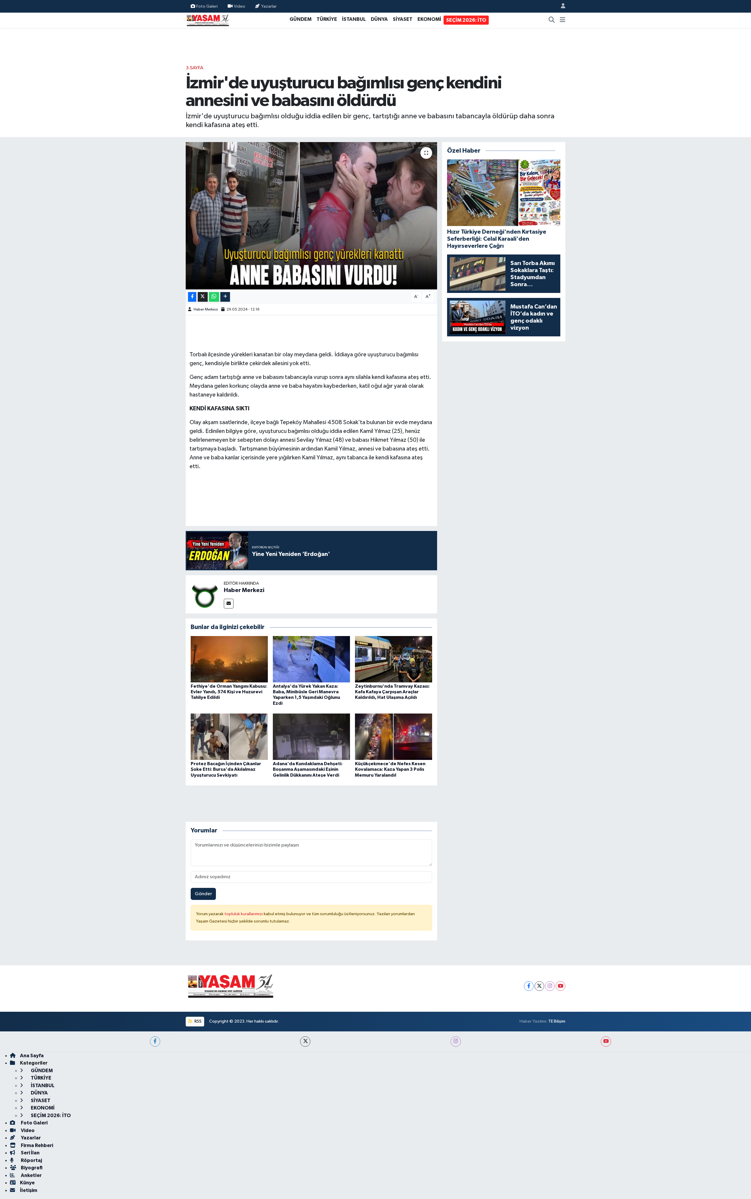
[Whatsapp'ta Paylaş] (214, 297)
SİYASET (402, 19)
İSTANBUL (354, 19)
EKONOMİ (429, 19)
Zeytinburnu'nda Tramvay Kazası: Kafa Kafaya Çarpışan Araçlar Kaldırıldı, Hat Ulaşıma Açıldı (392, 692)
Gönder (203, 893)
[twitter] (305, 1041)
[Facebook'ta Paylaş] (192, 297)
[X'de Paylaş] (203, 297)
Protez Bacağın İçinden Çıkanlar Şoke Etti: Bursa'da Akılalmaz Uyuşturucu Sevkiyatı (226, 769)
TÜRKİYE (327, 19)
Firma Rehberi (36, 1145)
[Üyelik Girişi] (560, 6)
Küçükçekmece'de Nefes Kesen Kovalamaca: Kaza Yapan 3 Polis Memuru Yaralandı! (390, 769)
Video (239, 6)
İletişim (28, 1190)
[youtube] (606, 1041)
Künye (27, 1182)
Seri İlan (30, 1152)
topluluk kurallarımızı (244, 914)
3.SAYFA (194, 67)
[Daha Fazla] (225, 297)
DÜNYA (379, 19)
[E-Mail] (229, 603)
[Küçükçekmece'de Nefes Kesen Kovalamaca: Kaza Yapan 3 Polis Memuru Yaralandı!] (393, 736)
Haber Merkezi (206, 309)
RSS (198, 1021)
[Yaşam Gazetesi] (208, 20)
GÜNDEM (301, 19)
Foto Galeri (207, 6)
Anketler (31, 1175)
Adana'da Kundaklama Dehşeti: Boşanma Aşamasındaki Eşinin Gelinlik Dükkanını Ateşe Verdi (308, 769)
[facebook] (155, 1041)
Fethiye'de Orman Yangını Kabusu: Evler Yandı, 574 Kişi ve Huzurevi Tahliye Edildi (229, 692)
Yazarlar (269, 6)
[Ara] (551, 20)
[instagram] (456, 1041)
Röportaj (31, 1160)
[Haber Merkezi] (205, 594)
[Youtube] (560, 986)
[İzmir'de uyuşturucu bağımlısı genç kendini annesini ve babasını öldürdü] (311, 215)
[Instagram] (550, 986)
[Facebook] (529, 986)
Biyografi (31, 1167)
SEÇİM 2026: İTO (466, 20)
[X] (539, 986)
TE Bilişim (556, 1021)
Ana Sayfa (32, 1055)
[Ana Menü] (562, 20)
